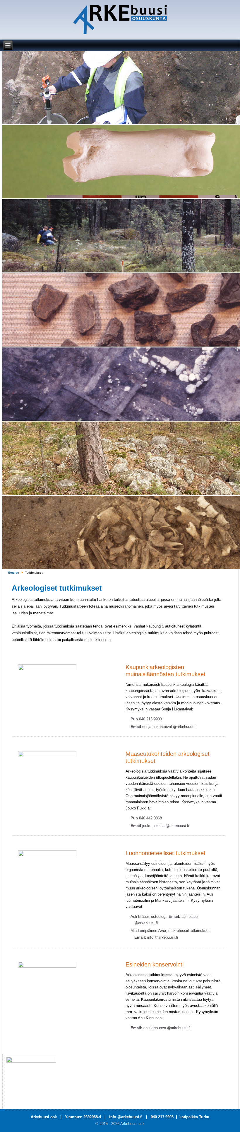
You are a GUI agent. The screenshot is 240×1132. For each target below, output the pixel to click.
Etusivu (13, 572)
